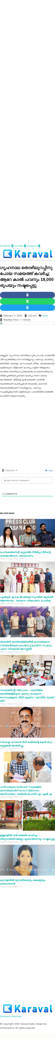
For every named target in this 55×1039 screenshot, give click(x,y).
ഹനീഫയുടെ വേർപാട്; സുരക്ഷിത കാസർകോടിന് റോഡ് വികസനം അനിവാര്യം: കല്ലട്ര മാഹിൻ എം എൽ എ (26, 790)
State (45, 315)
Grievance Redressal (11, 1016)
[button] (27, 260)
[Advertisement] (27, 27)
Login (50, 470)
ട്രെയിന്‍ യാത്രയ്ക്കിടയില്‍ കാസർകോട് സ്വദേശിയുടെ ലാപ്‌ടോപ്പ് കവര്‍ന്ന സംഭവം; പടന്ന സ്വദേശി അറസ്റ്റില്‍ (26, 645)
